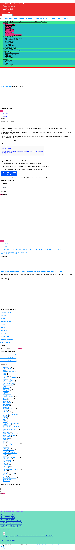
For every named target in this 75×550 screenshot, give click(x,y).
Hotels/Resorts (7, 402)
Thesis (5, 470)
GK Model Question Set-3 (7, 518)
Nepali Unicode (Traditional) (8, 358)
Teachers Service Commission (11, 469)
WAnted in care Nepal (55, 249)
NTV (4, 442)
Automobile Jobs (9, 31)
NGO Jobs (5, 441)
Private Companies (8, 450)
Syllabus (5, 59)
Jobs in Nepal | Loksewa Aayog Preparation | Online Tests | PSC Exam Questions (25, 22)
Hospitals (5, 401)
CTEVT (5, 386)
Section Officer (9, 42)
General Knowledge (8, 8)
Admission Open (7, 368)
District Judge (7, 389)
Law (4, 419)
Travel (4, 472)
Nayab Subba (8, 62)
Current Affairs (4, 333)
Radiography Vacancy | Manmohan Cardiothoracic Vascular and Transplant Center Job (31, 271)
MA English (8, 56)
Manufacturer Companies (10, 429)
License (5, 422)
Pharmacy (6, 447)
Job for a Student (9, 33)
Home (2, 86)
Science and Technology (7, 312)
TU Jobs (5, 476)
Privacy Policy (56, 545)
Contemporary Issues (6, 339)
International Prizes (6, 321)
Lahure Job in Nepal (8, 9)
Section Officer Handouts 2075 (9, 527)
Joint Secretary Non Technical (13, 38)
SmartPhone (6, 464)
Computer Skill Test (8, 382)
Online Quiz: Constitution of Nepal (10, 521)
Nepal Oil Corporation (9, 435)
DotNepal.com (16, 545)
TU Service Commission (9, 478)
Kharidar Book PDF (10, 54)
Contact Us (64, 545)
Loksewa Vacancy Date (9, 48)
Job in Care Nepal (32, 249)
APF (4, 370)
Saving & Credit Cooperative (11, 457)
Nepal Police (8, 12)
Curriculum (6, 388)
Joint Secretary (7, 413)
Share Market (7, 461)
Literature (3, 324)
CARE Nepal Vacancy (9, 249)
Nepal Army (8, 11)
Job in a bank (8, 32)
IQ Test (9, 44)
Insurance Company (8, 408)
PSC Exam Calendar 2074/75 (13, 50)
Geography (3, 330)
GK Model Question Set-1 (7, 515)
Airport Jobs (8, 28)
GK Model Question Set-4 (7, 519)
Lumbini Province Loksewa (10, 423)
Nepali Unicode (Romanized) (8, 361)
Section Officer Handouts (12, 53)
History (2, 327)
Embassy (5, 392)
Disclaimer (47, 545)
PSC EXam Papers (8, 36)
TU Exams (6, 475)
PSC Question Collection (10, 453)
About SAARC (4, 315)
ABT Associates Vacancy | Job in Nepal (14, 252)
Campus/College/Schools (10, 377)
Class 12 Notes (9, 57)
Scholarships (6, 458)
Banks (4, 373)
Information (6, 405)
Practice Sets (11, 45)
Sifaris (5, 463)
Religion (2, 318)
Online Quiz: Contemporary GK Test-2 (11, 525)
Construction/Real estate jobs (13, 35)
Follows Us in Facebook (7, 540)
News (4, 439)
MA (4, 427)
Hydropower (6, 404)
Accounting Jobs (9, 29)
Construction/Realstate (9, 383)
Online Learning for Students (11, 444)
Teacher (5, 467)
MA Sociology (9, 64)
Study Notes (6, 51)
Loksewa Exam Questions (9, 6)
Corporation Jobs (8, 385)
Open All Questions (10, 47)
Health (5, 399)
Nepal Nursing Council (9, 433)
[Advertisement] (35, 77)
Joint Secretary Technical (12, 39)
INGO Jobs (6, 407)
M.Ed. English (7, 425)
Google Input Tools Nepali (8, 355)
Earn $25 (5, 5)
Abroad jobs (8, 26)
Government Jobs (10, 25)
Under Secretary (9, 41)
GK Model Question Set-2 (7, 516)
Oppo (4, 445)
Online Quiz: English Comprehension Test (12, 522)
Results (5, 456)
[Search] (0, 1)
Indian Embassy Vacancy (9, 253)
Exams (5, 395)
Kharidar (7, 63)
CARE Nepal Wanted (21, 249)
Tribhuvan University (9, 473)
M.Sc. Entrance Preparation (11, 426)
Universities (6, 481)
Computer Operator (8, 380)
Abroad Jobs (6, 367)
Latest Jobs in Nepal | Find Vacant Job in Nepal (14, 4)
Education (6, 391)
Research (5, 454)
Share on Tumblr (4, 187)
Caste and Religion (5, 336)
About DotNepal (38, 545)
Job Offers (5, 23)
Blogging (5, 376)
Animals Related (5, 342)
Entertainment (7, 394)
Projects (5, 451)
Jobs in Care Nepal (43, 249)
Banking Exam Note (8, 371)
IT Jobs (5, 410)
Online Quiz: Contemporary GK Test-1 (11, 524)
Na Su (4, 430)
